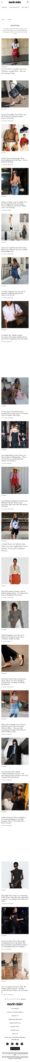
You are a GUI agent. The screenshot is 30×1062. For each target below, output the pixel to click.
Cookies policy (15, 1030)
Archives (23, 999)
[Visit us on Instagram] (12, 1044)
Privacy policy (14, 1026)
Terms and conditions (15, 1019)
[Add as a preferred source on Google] (15, 1048)
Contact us (15, 1015)
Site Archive (15, 1008)
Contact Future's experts (15, 1012)
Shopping (9, 19)
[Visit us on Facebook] (17, 1044)
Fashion (3, 19)
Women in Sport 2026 (14, 7)
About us (15, 1033)
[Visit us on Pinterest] (22, 1044)
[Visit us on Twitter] (7, 1044)
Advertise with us (15, 1023)
